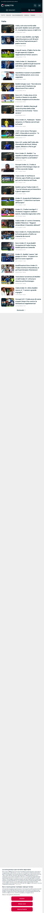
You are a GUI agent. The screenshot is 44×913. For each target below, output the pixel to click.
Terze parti (18, 884)
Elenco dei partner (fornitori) (11, 894)
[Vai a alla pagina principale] (10, 5)
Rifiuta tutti (22, 904)
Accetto (22, 898)
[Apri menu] (39, 5)
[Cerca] (35, 5)
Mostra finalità (22, 909)
